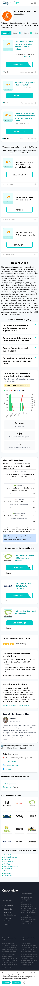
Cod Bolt (7, 859)
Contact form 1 (8, 787)
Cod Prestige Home (11, 866)
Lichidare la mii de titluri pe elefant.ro (25, 612)
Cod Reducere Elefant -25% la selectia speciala (24, 558)
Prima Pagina (8, 905)
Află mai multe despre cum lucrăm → (16, 705)
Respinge (16, 982)
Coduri (16, 33)
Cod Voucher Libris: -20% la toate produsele (23, 586)
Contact (7, 925)
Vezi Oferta (19, 96)
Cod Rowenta (8, 869)
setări (25, 979)
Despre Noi (8, 909)
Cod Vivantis (8, 862)
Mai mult (27, 57)
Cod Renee (8, 864)
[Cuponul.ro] (11, 3)
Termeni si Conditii (7, 920)
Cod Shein (7, 855)
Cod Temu (7, 873)
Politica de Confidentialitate (10, 914)
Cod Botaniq (8, 875)
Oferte (27, 33)
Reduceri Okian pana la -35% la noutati (25, 83)
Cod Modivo (8, 871)
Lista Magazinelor (9, 784)
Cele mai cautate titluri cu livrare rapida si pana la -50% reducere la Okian (25, 117)
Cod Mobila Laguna (10, 857)
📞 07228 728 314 (9, 762)
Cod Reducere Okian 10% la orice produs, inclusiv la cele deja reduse (24, 45)
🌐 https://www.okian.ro (11, 765)
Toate (5, 33)
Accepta (6, 982)
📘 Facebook (7, 769)
